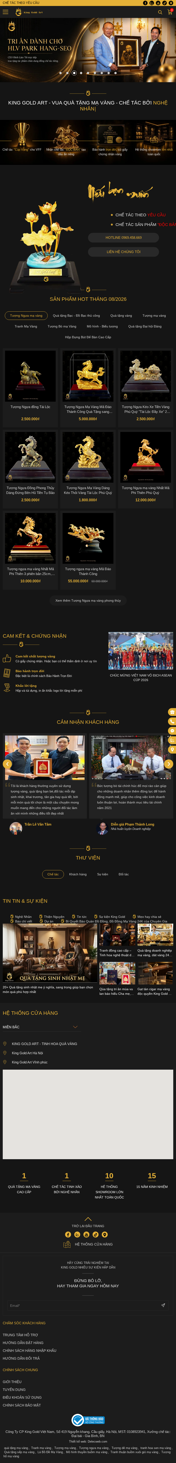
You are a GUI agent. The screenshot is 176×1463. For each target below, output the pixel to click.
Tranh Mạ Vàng (26, 326)
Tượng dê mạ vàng (124, 1448)
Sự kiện (102, 874)
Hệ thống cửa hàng (94, 1244)
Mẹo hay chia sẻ (149, 917)
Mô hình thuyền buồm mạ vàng (86, 1452)
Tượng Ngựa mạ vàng (26, 315)
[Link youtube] (158, 3)
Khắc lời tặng (26, 686)
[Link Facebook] (145, 3)
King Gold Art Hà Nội (27, 1053)
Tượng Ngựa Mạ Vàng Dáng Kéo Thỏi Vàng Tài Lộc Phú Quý (88, 490)
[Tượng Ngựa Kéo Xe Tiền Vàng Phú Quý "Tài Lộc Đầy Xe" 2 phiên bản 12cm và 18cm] (145, 376)
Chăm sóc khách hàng (24, 1323)
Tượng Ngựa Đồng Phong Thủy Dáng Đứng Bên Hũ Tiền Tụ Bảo (30, 490)
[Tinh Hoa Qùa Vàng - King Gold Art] (28, 12)
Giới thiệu (12, 1382)
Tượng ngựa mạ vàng (93, 1448)
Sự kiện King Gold (112, 917)
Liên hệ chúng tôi (123, 252)
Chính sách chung (20, 1370)
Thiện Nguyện (54, 917)
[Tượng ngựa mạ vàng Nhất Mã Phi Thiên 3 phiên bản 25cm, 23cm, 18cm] (30, 538)
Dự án (48, 921)
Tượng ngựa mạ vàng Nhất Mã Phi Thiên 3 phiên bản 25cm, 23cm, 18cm (30, 571)
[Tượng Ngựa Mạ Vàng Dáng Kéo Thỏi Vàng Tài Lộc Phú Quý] (88, 457)
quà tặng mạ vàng (16, 1448)
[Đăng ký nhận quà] (172, 712)
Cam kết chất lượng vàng (35, 656)
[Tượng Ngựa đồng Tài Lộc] (30, 376)
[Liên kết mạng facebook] (172, 731)
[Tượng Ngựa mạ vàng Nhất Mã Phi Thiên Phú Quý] (145, 457)
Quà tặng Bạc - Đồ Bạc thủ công (76, 315)
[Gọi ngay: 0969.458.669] (172, 721)
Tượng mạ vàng (154, 315)
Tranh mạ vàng (41, 1448)
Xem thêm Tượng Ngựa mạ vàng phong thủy (88, 600)
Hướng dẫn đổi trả (21, 1358)
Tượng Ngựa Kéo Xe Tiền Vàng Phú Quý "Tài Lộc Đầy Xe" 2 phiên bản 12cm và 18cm (145, 409)
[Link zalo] (151, 3)
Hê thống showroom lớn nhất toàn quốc (109, 1192)
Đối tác (124, 874)
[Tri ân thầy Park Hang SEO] (88, 81)
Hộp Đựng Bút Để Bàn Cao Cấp (88, 337)
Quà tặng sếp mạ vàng (19, 1452)
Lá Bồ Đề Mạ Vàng (50, 1452)
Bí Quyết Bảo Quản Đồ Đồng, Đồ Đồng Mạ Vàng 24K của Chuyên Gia (116, 921)
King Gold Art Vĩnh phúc (30, 1062)
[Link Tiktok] (164, 3)
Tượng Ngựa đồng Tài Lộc (30, 407)
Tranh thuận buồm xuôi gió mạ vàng (134, 1452)
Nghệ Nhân (23, 917)
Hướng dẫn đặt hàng (23, 1343)
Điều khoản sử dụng (22, 1397)
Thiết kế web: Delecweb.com (88, 1441)
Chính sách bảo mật (22, 1405)
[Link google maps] (171, 3)
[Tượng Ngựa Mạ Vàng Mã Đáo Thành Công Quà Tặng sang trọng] (88, 376)
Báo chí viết (23, 921)
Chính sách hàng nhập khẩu (29, 1351)
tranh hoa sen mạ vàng (155, 1448)
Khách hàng (78, 874)
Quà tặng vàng (121, 315)
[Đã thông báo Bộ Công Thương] (88, 1420)
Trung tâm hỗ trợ (20, 1335)
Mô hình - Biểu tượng (102, 326)
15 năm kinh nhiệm (152, 1187)
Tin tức (82, 917)
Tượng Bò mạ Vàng (62, 326)
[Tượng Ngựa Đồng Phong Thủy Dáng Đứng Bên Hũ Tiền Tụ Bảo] (30, 457)
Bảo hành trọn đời (30, 671)
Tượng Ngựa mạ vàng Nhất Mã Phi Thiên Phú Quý (145, 490)
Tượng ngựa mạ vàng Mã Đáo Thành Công (88, 571)
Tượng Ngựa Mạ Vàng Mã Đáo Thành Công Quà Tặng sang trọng (87, 409)
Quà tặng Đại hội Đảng (145, 326)
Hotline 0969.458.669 (124, 238)
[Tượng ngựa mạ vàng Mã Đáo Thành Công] (88, 538)
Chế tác (53, 874)
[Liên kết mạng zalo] (172, 740)
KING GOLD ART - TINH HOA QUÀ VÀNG (44, 1044)
